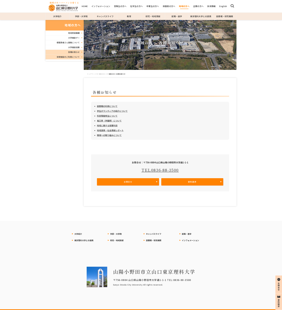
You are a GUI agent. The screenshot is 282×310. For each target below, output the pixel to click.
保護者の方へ (169, 6)
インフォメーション (100, 6)
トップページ (91, 74)
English (223, 6)
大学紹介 (57, 16)
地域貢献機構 (74, 33)
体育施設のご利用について (68, 56)
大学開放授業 (74, 47)
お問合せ (128, 181)
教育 (129, 16)
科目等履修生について (107, 115)
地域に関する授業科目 (107, 125)
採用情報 (211, 6)
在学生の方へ (136, 6)
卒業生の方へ (152, 6)
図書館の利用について (107, 106)
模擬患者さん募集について (68, 42)
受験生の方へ (120, 6)
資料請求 (192, 181)
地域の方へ (184, 6)
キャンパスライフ (105, 16)
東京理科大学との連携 (200, 16)
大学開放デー (74, 37)
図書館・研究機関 (224, 16)
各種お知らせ (74, 52)
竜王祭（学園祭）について (109, 120)
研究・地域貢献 (153, 16)
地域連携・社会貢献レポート (110, 130)
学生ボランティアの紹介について (112, 110)
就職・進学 (177, 16)
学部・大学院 (81, 16)
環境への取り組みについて (109, 135)
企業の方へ (198, 6)
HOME (85, 6)
